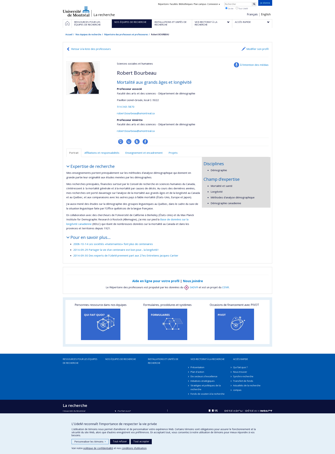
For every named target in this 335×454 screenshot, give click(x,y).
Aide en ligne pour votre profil (155, 281)
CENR (225, 287)
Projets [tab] (173, 152)
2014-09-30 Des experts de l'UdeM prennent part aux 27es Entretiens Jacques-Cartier (125, 255)
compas (237, 390)
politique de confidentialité (98, 448)
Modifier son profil (257, 49)
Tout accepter (141, 441)
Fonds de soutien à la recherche (208, 393)
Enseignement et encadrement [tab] (144, 152)
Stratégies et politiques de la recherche (206, 387)
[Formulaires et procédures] (167, 324)
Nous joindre (193, 281)
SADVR (193, 287)
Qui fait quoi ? (240, 367)
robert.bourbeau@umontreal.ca (136, 113)
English (266, 14)
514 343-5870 (125, 106)
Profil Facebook (145, 141)
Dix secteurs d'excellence (204, 376)
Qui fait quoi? (124, 411)
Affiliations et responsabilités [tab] (101, 152)
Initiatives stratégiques (203, 380)
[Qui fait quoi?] (100, 324)
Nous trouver (240, 371)
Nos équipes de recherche (88, 34)
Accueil (68, 34)
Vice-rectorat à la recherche (208, 359)
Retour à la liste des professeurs (91, 49)
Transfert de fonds (243, 380)
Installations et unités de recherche (163, 361)
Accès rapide (240, 359)
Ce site (230, 8)
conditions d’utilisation (134, 448)
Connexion (212, 4)
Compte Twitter (137, 141)
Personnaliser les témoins (90, 441)
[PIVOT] (234, 324)
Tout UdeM (243, 8)
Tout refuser (120, 441)
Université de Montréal (76, 11)
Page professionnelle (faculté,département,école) (120, 141)
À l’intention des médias (254, 64)
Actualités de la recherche (246, 385)
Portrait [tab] (74, 152)
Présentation (197, 367)
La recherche (104, 15)
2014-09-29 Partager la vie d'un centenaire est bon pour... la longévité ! (115, 249)
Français (252, 14)
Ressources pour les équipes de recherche (80, 361)
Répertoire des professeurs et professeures (126, 34)
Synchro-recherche (243, 376)
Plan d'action (197, 371)
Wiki (129, 141)
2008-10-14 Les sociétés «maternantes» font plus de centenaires (113, 244)
